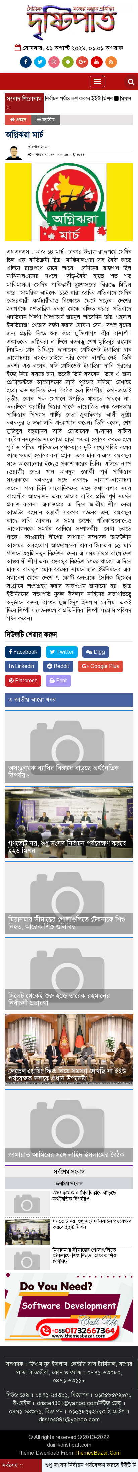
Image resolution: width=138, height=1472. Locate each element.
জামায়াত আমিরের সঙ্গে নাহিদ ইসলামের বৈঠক (66, 1155)
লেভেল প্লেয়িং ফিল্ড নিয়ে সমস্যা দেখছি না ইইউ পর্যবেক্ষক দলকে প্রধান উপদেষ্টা (67, 1075)
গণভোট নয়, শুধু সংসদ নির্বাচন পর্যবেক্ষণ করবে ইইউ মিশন (67, 847)
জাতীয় (48, 120)
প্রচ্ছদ (20, 120)
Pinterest (25, 680)
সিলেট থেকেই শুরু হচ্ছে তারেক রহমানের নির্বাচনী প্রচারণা (59, 999)
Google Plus (104, 666)
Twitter (64, 652)
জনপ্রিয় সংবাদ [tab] (69, 1183)
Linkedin (24, 666)
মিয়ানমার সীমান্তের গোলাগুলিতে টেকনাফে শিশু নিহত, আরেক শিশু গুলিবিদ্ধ (66, 923)
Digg (98, 652)
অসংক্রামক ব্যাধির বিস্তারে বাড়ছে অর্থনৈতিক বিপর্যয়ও (63, 772)
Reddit (60, 666)
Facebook (24, 652)
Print (61, 680)
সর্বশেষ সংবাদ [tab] (69, 1171)
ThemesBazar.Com (97, 1453)
